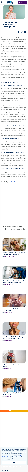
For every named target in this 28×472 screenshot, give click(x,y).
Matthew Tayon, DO (8, 284)
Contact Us (4, 470)
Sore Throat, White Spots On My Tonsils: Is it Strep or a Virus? (13, 337)
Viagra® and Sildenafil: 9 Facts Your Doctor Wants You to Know (14, 253)
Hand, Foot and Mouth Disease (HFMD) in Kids (12, 309)
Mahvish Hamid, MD (8, 340)
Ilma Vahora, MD (7, 368)
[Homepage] (10, 2)
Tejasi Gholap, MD (8, 312)
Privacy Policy (17, 455)
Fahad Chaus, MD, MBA (9, 256)
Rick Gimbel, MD (7, 396)
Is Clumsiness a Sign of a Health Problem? (13, 365)
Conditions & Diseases (17, 182)
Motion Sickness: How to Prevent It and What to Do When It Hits (13, 281)
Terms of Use (5, 456)
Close (14, 462)
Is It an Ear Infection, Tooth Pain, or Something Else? (14, 393)
